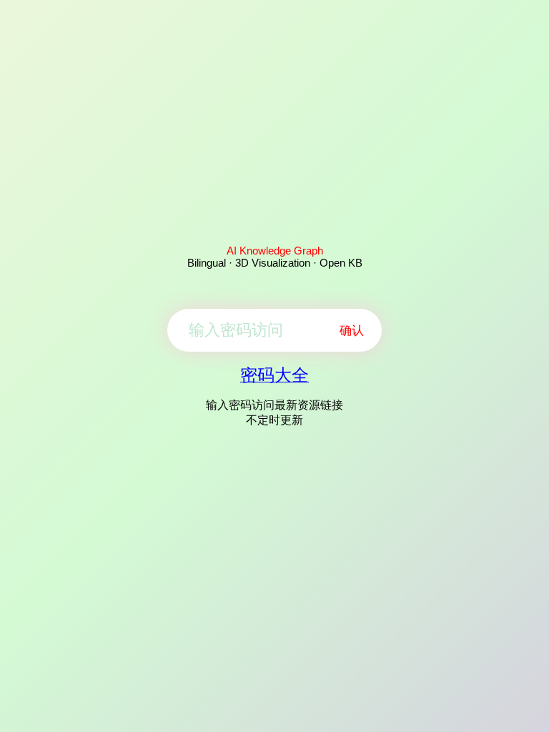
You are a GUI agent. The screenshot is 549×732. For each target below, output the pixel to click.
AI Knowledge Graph (275, 250)
